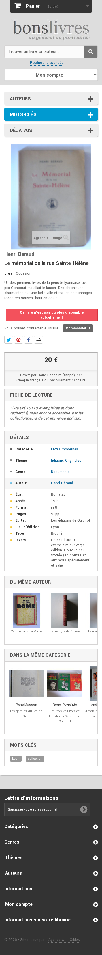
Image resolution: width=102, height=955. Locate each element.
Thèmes (13, 857)
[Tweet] (8, 340)
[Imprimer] (38, 340)
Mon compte (19, 904)
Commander (77, 328)
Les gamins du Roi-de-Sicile (26, 714)
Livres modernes (64, 449)
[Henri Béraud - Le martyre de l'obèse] (64, 610)
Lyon (16, 758)
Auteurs (20, 99)
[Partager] (28, 340)
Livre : (9, 273)
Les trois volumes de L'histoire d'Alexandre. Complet (65, 716)
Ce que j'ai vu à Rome (26, 631)
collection (35, 758)
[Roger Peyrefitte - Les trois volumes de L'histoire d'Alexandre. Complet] (64, 683)
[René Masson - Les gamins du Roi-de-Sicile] (26, 683)
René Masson (26, 704)
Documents (60, 471)
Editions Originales (66, 460)
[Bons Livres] (51, 29)
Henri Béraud (62, 483)
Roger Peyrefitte (65, 704)
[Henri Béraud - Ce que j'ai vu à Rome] (26, 610)
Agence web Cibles (64, 939)
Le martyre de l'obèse (65, 631)
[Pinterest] (18, 340)
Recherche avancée (46, 62)
